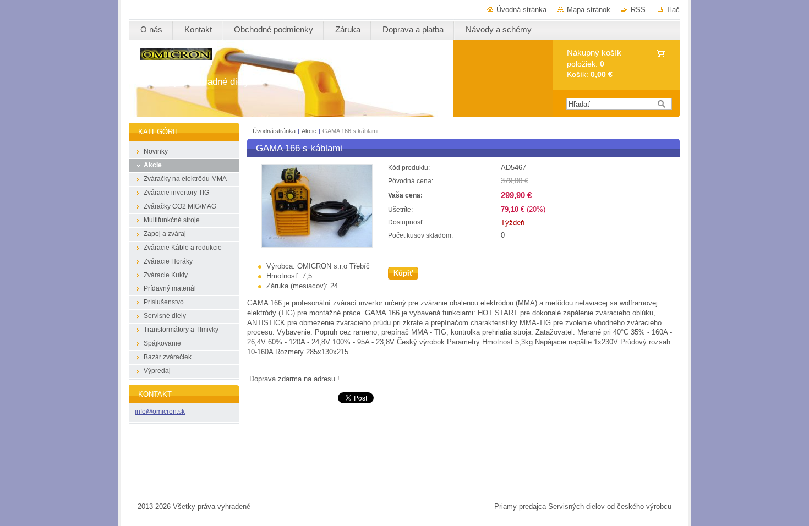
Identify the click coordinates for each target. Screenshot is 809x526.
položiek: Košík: (594, 63)
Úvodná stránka (521, 10)
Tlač (673, 10)
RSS (638, 10)
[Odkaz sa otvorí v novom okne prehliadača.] (317, 245)
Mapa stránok (588, 10)
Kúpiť (403, 273)
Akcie (310, 131)
